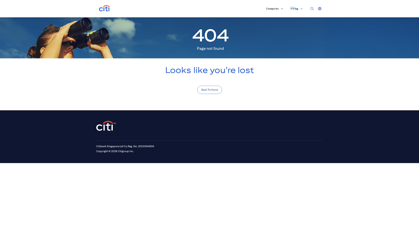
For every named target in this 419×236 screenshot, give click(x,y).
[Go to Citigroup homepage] (106, 125)
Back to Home (209, 89)
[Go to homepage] (104, 8)
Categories (272, 8)
